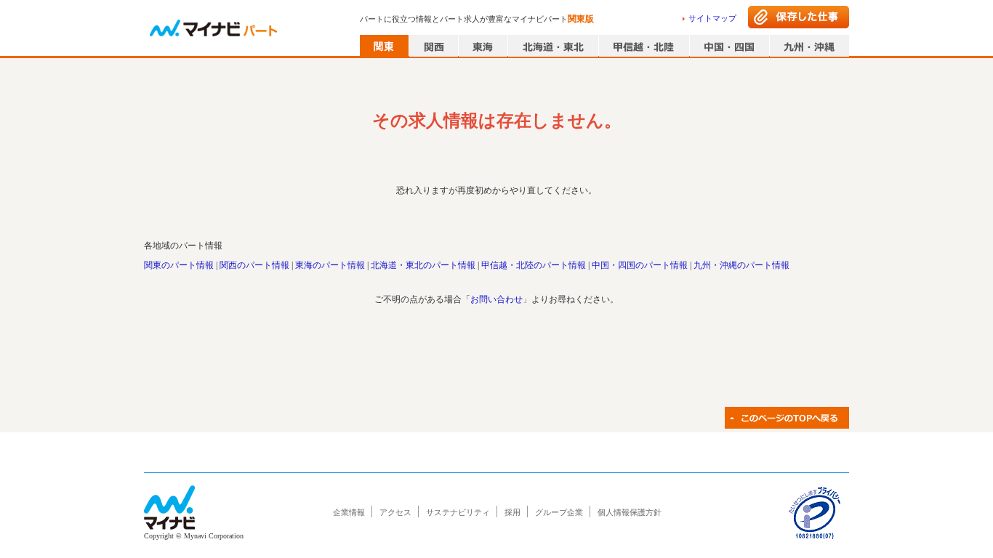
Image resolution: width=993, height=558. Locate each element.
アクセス (395, 512)
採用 (512, 512)
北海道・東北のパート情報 (423, 265)
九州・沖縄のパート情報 (741, 265)
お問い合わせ (496, 299)
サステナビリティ (458, 512)
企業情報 (349, 512)
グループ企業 (559, 512)
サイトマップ (712, 18)
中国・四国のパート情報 (640, 265)
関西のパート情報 (254, 265)
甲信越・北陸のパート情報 (533, 265)
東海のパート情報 (330, 265)
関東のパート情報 (179, 265)
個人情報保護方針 (630, 512)
